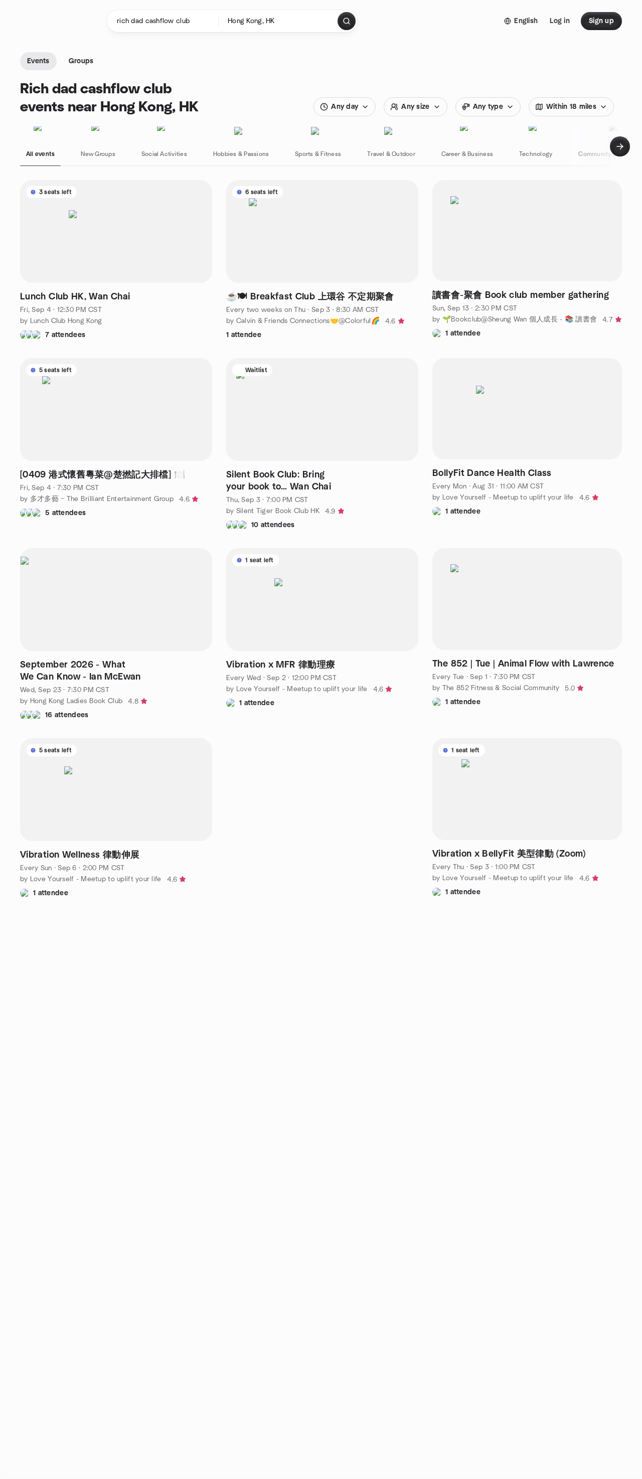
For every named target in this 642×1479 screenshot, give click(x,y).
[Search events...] (347, 21)
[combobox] (279, 21)
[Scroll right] (620, 146)
